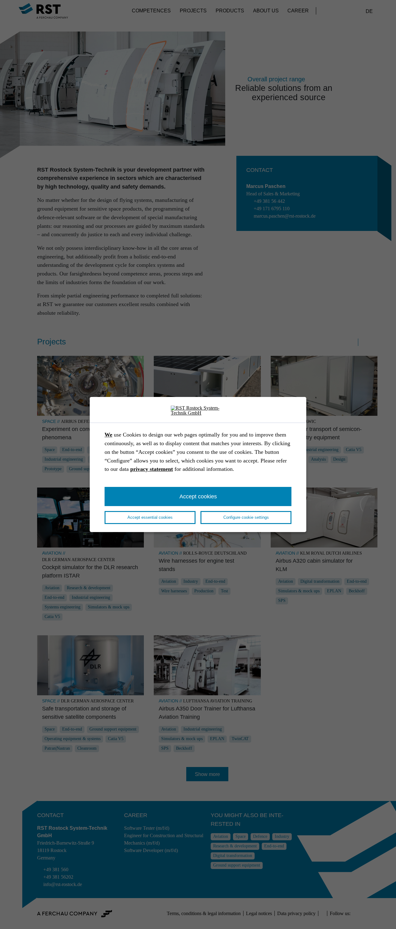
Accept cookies (198, 496)
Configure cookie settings (246, 517)
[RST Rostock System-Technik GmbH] (198, 411)
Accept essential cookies (150, 517)
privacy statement (151, 469)
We (108, 435)
